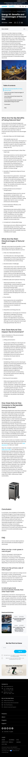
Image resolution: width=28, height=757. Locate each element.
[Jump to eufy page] (19, 740)
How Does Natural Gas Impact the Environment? (13, 97)
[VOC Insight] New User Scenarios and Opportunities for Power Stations (19, 629)
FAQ (5, 108)
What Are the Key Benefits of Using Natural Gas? (13, 89)
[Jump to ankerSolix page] (5, 742)
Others (14, 11)
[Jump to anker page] (6, 737)
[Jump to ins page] (10, 728)
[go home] (9, 6)
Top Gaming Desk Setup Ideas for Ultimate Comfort (19, 620)
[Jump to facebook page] (3, 728)
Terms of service (16, 750)
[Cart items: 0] (23, 6)
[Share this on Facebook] (17, 23)
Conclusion (7, 104)
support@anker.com (8, 686)
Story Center (8, 11)
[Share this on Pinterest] (20, 23)
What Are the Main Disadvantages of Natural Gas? (14, 93)
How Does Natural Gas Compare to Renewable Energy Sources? (13, 100)
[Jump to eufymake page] (5, 744)
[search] (20, 6)
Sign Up (20, 651)
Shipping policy (5, 748)
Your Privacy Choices (6, 750)
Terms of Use (23, 655)
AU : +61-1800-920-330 (8, 688)
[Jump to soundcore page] (12, 740)
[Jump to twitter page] (5, 728)
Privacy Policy (16, 656)
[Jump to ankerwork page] (19, 742)
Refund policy (11, 748)
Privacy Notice (17, 748)
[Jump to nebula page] (12, 742)
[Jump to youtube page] (7, 728)
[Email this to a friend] (22, 23)
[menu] (25, 6)
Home (3, 11)
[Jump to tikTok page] (12, 728)
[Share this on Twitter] (15, 23)
